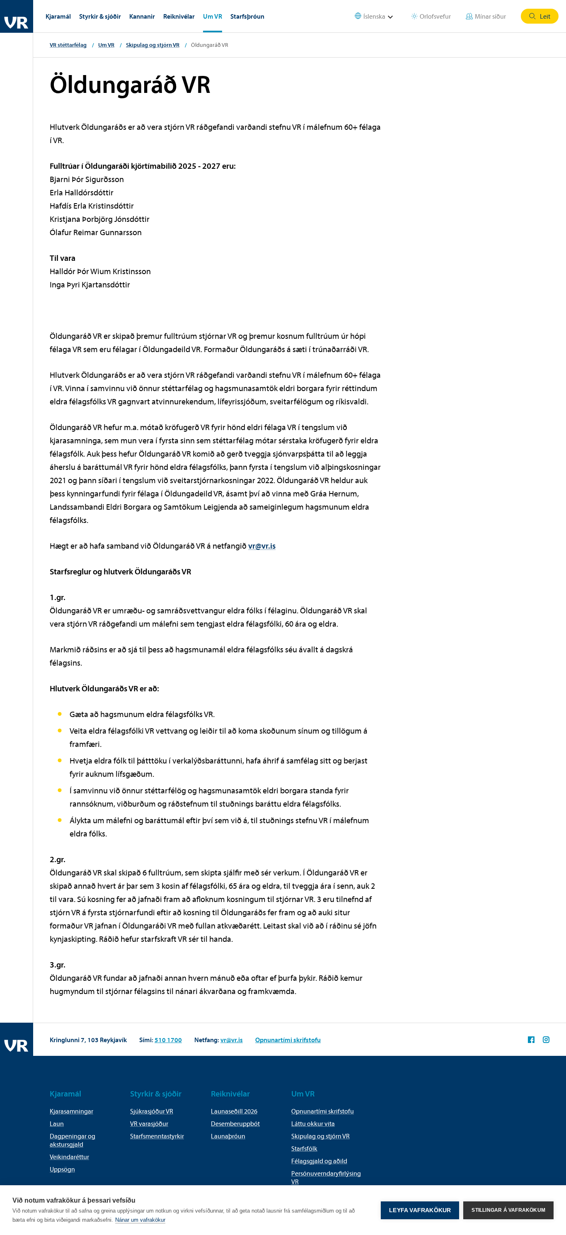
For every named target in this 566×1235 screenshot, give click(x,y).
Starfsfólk (304, 1148)
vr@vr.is (262, 545)
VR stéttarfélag (68, 45)
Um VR (212, 16)
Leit (545, 16)
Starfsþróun (247, 16)
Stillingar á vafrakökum (508, 1210)
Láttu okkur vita (313, 1123)
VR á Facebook (531, 1039)
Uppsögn (62, 1169)
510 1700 (168, 1040)
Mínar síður (490, 16)
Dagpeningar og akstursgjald (72, 1140)
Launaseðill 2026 (234, 1111)
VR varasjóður (149, 1123)
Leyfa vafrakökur (420, 1210)
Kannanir (142, 16)
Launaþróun (228, 1136)
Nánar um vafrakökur (140, 1220)
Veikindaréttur (69, 1156)
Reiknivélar (179, 16)
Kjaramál (58, 16)
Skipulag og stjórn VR (152, 45)
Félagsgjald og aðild (319, 1161)
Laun (57, 1123)
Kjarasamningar (71, 1111)
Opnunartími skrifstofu (288, 1040)
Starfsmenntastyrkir (157, 1136)
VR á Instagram (546, 1039)
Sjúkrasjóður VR (151, 1111)
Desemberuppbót (235, 1123)
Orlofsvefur (435, 16)
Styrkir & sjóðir (100, 16)
